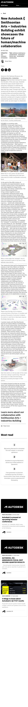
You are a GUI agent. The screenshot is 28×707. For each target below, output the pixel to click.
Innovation (4, 57)
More (17, 5)
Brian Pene (8, 61)
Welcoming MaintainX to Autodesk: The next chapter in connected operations (14, 450)
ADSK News (4, 5)
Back (4, 13)
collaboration (13, 54)
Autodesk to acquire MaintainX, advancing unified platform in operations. (14, 462)
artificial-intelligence (19, 53)
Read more (6, 426)
